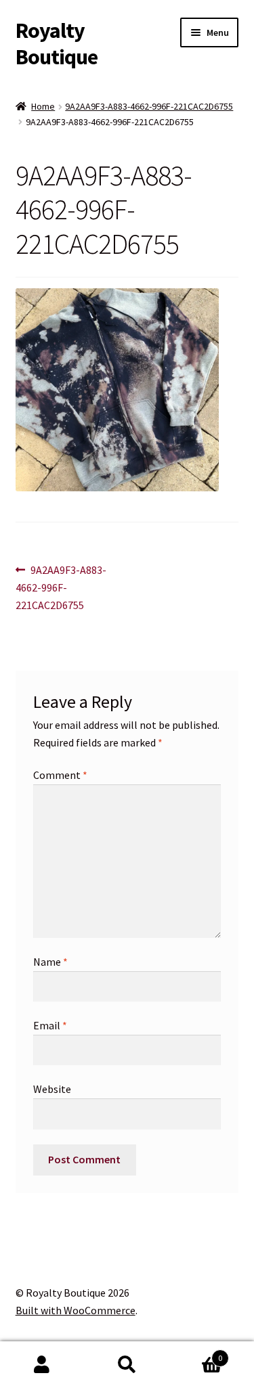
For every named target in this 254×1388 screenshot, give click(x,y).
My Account (42, 1365)
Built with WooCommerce (75, 1310)
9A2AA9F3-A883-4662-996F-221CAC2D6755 (149, 106)
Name (50, 961)
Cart (195, 1353)
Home (43, 106)
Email (50, 1025)
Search (127, 1365)
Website (52, 1089)
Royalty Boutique (57, 43)
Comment (60, 775)
